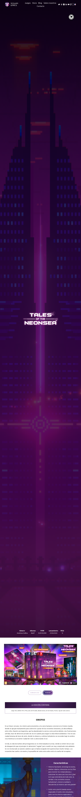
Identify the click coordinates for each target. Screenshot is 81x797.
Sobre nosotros (50, 3)
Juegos (28, 3)
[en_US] (75, 4)
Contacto (40, 6)
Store (34, 3)
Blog (40, 3)
